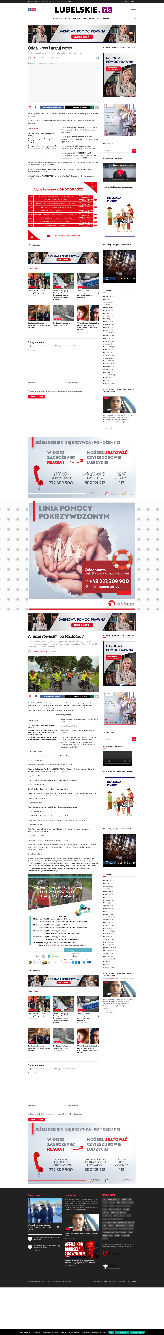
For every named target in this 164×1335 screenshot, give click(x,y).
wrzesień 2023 (107, 333)
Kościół (105, 1206)
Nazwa (30, 374)
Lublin (104, 1209)
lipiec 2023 (106, 338)
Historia (112, 1202)
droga (129, 1199)
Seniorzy (51, 1)
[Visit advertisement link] (82, 35)
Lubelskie (32, 287)
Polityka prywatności (137, 1332)
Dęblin (81, 319)
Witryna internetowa (71, 382)
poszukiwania (122, 1222)
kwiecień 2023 (107, 347)
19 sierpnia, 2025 (126, 394)
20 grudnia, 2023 (33, 330)
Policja (122, 1215)
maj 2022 (106, 377)
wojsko (105, 1235)
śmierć (105, 1238)
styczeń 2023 (107, 355)
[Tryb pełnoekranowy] (134, 180)
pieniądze (123, 1212)
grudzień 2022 (107, 358)
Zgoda (111, 1332)
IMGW (118, 1202)
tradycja (130, 1229)
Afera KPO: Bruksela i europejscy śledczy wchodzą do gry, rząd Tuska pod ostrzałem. (80, 1261)
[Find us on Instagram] (34, 9)
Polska (128, 1215)
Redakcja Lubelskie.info (41, 58)
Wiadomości (31, 1)
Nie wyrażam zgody (122, 1332)
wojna (130, 1232)
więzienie (123, 1232)
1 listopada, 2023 (83, 332)
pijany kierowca (107, 1215)
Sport (99, 19)
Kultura (68, 19)
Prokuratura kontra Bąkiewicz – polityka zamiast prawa (118, 390)
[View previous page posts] (41, 153)
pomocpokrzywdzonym (115, 1219)
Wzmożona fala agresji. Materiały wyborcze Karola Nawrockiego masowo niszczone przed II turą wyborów (42, 141)
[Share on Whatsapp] (92, 107)
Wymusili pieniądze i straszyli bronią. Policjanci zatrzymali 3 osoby (39, 1227)
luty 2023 (106, 352)
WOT (110, 1235)
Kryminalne (38, 1)
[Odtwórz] (106, 180)
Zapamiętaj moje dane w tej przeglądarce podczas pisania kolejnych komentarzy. (56, 391)
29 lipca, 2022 (55, 58)
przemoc (111, 1225)
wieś (117, 1232)
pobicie (116, 1215)
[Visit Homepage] (83, 10)
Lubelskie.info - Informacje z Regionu (76, 1210)
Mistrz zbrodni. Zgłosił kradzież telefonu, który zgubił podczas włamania (47, 1247)
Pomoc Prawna (89, 19)
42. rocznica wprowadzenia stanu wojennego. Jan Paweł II (47, 1238)
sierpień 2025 (107, 296)
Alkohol (124, 1199)
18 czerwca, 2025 (34, 295)
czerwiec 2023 (107, 341)
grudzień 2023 (107, 324)
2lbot (104, 1199)
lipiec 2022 (106, 372)
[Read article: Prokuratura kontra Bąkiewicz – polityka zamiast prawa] (119, 404)
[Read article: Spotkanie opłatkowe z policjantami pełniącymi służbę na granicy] (39, 313)
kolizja (131, 1202)
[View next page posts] (44, 153)
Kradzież (112, 1206)
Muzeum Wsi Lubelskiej (115, 1209)
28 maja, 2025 (57, 302)
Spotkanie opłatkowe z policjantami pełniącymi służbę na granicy (39, 325)
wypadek (117, 1235)
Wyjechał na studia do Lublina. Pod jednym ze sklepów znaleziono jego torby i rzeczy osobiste (88, 326)
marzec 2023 (107, 349)
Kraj (106, 398)
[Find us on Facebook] (30, 9)
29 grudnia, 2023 (83, 300)
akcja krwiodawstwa (113, 1199)
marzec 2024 (107, 316)
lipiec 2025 (106, 299)
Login (134, 10)
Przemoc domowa (121, 1225)
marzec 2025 (107, 310)
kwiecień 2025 (107, 307)
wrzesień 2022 (107, 366)
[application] (119, 172)
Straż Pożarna (107, 1229)
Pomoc (105, 1219)
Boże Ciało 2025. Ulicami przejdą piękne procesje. (41, 135)
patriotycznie (114, 1212)
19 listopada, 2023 (58, 328)
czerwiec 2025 (107, 302)
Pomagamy (45, 1)
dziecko (105, 1202)
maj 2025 (106, 305)
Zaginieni (57, 1)
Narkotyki (126, 1209)
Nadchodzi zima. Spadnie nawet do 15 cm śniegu (61, 324)
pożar (104, 1225)
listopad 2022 (107, 361)
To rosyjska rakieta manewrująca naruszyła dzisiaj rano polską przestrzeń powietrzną (42, 147)
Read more (109, 428)
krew (118, 1206)
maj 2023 (106, 344)
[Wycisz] (130, 180)
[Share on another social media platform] (97, 107)
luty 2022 (106, 380)
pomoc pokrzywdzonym (109, 1222)
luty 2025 (106, 313)
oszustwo (105, 1212)
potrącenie (131, 1222)
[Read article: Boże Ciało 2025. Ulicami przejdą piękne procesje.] (39, 281)
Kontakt (69, 1)
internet (124, 1202)
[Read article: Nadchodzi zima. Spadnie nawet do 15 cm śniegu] (63, 313)
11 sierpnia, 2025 (70, 1265)
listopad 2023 (107, 327)
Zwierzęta (63, 1)
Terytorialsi (122, 1229)
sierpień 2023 (107, 335)
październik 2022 (108, 363)
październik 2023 (108, 330)
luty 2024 (106, 319)
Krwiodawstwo (126, 1206)
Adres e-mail (32, 382)
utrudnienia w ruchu (108, 1232)
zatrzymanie (125, 1235)
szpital (115, 1229)
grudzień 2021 (107, 383)
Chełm (31, 319)
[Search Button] (135, 19)
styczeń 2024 (107, 321)
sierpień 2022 (107, 369)
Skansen (130, 1225)
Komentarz (32, 350)
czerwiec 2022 (107, 375)
